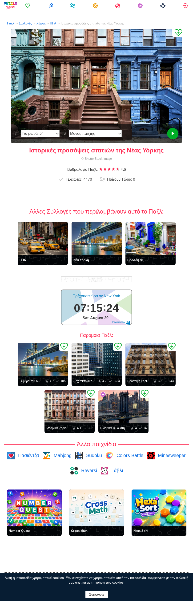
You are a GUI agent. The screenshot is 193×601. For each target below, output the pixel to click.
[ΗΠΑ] (43, 238)
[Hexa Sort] (159, 508)
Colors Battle (129, 455)
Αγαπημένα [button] (28, 5)
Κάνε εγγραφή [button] (185, 5)
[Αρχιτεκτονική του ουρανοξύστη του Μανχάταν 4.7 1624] (97, 359)
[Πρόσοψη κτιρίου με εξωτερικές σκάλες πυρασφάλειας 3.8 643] (150, 359)
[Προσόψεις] (150, 238)
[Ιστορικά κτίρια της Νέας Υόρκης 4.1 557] (69, 406)
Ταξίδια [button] (118, 5)
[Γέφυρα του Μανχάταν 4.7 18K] (43, 359)
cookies (58, 578)
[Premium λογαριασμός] (140, 5)
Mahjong (62, 455)
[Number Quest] (34, 508)
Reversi (88, 470)
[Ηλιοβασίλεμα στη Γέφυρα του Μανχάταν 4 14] (123, 406)
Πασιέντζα (28, 455)
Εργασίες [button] (95, 5)
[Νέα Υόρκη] (97, 238)
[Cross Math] (96, 508)
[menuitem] (28, 5)
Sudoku (93, 455)
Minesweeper (171, 455)
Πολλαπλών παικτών (51, 5)
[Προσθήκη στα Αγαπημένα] (177, 33)
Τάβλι (116, 470)
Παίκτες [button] (73, 5)
